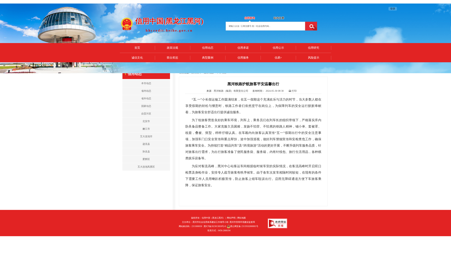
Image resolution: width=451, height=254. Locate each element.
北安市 (146, 121)
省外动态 (146, 98)
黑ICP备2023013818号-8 (215, 226)
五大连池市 (146, 136)
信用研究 (313, 47)
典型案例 (207, 57)
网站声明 (231, 218)
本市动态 (146, 83)
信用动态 (207, 47)
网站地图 (241, 218)
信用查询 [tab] (249, 18)
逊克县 (146, 144)
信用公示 (278, 47)
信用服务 (243, 57)
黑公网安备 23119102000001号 (244, 226)
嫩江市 (146, 129)
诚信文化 (137, 57)
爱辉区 (146, 159)
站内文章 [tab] (279, 18)
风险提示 (313, 57)
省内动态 (146, 91)
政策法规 (172, 47)
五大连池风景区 (146, 166)
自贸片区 (146, 113)
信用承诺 (243, 47)
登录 (392, 8)
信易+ (278, 57)
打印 (294, 91)
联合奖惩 (172, 57)
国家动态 (146, 106)
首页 (137, 47)
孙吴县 (146, 151)
